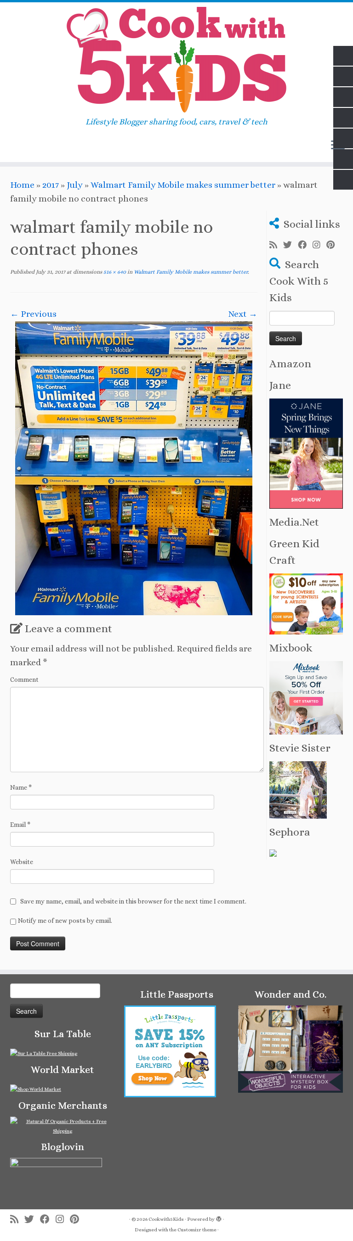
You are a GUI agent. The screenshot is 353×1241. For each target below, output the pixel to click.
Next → (242, 314)
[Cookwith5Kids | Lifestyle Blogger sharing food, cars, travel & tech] (176, 59)
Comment (24, 679)
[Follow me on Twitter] (290, 245)
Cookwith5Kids (166, 1219)
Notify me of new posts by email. (65, 920)
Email (20, 824)
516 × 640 (114, 272)
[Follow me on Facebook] (305, 245)
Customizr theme (196, 1230)
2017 (50, 185)
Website (21, 861)
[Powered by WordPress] (219, 1217)
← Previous (33, 314)
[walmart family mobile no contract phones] (133, 467)
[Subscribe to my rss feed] (276, 245)
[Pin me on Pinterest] (333, 245)
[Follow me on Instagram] (319, 245)
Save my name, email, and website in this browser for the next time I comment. (133, 901)
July (75, 185)
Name (21, 787)
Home (22, 185)
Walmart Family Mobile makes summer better (183, 185)
